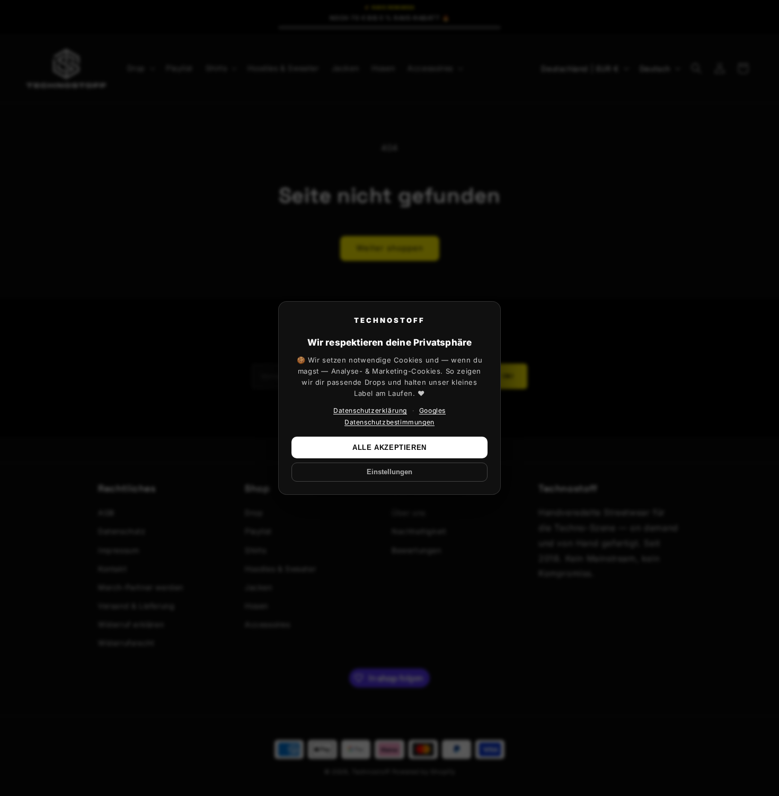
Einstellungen (389, 472)
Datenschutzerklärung (370, 410)
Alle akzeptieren (389, 447)
